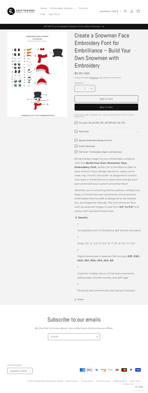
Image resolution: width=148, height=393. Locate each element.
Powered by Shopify (54, 381)
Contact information (132, 384)
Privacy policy (87, 381)
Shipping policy (120, 381)
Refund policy (72, 381)
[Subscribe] (97, 336)
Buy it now (106, 107)
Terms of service (103, 381)
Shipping (94, 78)
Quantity (79, 83)
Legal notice (135, 381)
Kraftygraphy (39, 381)
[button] (63, 8)
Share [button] (80, 299)
